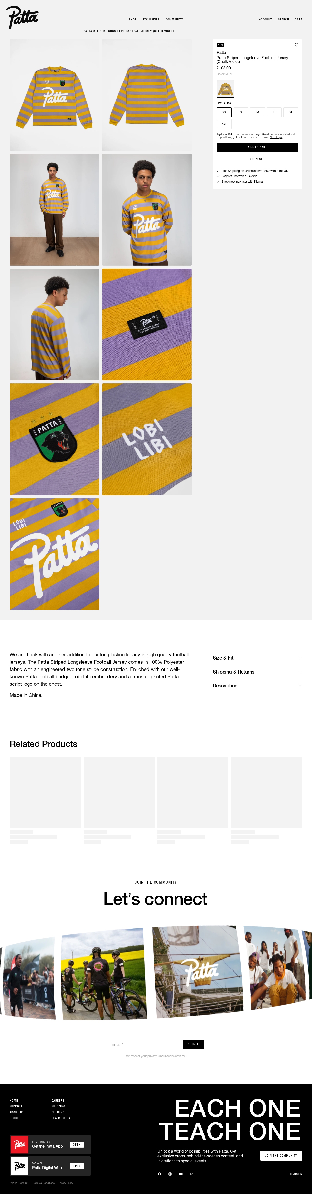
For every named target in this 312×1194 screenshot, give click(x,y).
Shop (133, 19)
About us (17, 1112)
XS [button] (224, 112)
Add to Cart (257, 147)
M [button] (257, 112)
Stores (15, 1118)
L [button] (274, 112)
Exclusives (151, 19)
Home (14, 1100)
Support (16, 1106)
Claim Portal (62, 1118)
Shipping (58, 1106)
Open (77, 1144)
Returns (58, 1112)
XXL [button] (224, 124)
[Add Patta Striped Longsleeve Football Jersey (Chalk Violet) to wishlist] (296, 45)
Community (174, 19)
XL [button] (291, 112)
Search (283, 19)
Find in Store (257, 159)
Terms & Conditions (44, 1182)
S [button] (241, 112)
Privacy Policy (65, 1182)
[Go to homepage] (22, 17)
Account (265, 19)
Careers (58, 1100)
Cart (298, 19)
